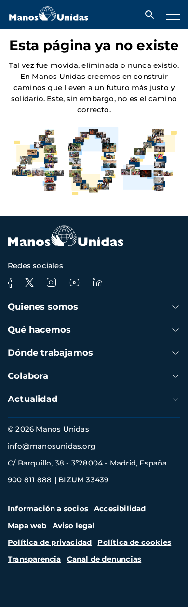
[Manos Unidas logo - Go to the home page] (49, 18)
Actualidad (32, 399)
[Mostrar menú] (170, 14)
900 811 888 (30, 479)
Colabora (28, 376)
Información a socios (48, 508)
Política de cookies (134, 542)
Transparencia (34, 559)
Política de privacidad (50, 542)
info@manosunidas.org (51, 446)
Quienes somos (43, 306)
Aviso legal (74, 525)
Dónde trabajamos (50, 353)
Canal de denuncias (104, 559)
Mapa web (27, 525)
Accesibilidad (120, 508)
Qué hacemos (39, 329)
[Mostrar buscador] (147, 14)
